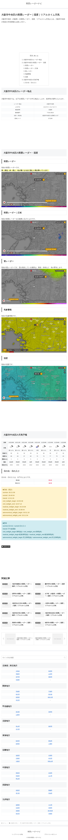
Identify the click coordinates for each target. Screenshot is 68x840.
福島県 (50, 677)
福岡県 (18, 805)
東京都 (50, 694)
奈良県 (50, 758)
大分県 (50, 805)
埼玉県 (18, 700)
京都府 (18, 758)
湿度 (26, 77)
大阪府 (18, 761)
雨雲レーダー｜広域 (31, 68)
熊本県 (18, 813)
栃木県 (18, 694)
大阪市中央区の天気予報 (31, 79)
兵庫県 (50, 755)
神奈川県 (50, 697)
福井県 (50, 726)
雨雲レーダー (29, 65)
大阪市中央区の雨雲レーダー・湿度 (34, 62)
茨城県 (18, 691)
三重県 (50, 744)
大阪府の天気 (6, 546)
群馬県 (18, 697)
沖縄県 (50, 813)
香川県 (18, 793)
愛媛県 (50, 790)
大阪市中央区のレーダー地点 (32, 59)
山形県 (50, 674)
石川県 (18, 729)
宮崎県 (50, 808)
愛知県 (50, 741)
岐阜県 (18, 741)
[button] (64, 658)
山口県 (50, 776)
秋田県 (50, 671)
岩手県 (18, 677)
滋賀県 (18, 755)
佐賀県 (18, 808)
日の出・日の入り (30, 82)
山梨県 (18, 714)
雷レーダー (28, 71)
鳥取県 (18, 773)
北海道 (18, 671)
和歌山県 (50, 761)
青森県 (18, 674)
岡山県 (18, 778)
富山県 (18, 726)
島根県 (18, 776)
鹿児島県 (50, 810)
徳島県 (18, 790)
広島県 (50, 773)
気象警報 (28, 74)
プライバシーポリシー (50, 834)
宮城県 (18, 679)
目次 (31, 56)
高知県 (50, 793)
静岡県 (18, 744)
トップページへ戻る (17, 834)
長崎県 (18, 810)
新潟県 (18, 712)
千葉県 (50, 691)
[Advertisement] (34, 38)
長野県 (50, 712)
